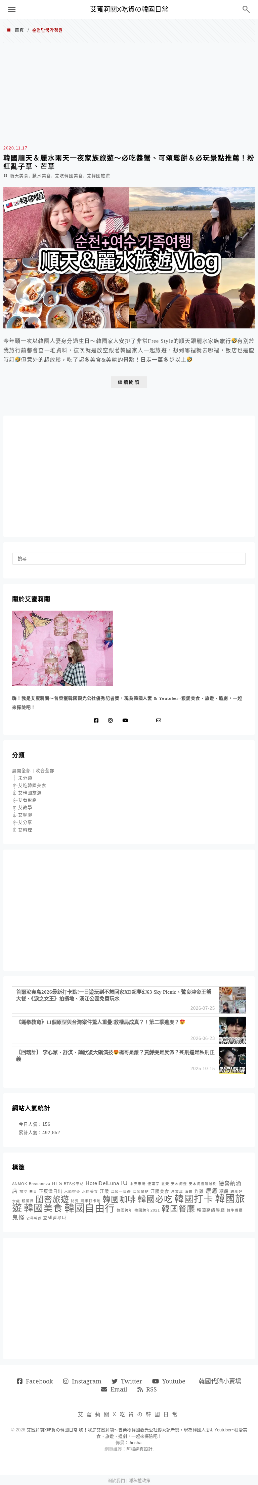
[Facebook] (98, 720)
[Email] (160, 720)
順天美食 (19, 175)
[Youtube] (126, 720)
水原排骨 (72, 1191)
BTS (57, 1183)
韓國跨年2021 (147, 1210)
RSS (151, 1389)
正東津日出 (50, 1191)
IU (124, 1182)
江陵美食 (159, 1191)
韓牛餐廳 (235, 1210)
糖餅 (224, 1191)
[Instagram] (112, 720)
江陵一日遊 (121, 1191)
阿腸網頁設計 (139, 1448)
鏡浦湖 (28, 1201)
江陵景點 (141, 1191)
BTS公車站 (74, 1184)
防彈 (75, 1201)
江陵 (104, 1191)
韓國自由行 (89, 1208)
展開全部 (21, 770)
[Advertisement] (129, 93)
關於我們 (116, 1480)
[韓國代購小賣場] (138, 720)
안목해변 (34, 1218)
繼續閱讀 (129, 382)
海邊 (189, 1191)
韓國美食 (43, 1208)
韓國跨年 (125, 1210)
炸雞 (199, 1191)
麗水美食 (41, 175)
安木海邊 (179, 1184)
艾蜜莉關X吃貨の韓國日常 (129, 9)
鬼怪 (18, 1217)
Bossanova (39, 1184)
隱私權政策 (139, 1480)
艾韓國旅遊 (99, 175)
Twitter (131, 1381)
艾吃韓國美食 (69, 175)
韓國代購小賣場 (220, 1381)
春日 (33, 1191)
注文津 (177, 1191)
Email (119, 1389)
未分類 (25, 778)
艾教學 (25, 807)
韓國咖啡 (119, 1199)
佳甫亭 (153, 1184)
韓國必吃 (155, 1199)
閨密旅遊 (52, 1199)
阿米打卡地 (91, 1201)
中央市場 (138, 1184)
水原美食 (90, 1191)
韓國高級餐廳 (211, 1210)
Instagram (86, 1381)
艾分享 (25, 822)
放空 (23, 1191)
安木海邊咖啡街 (203, 1184)
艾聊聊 (25, 814)
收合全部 (45, 770)
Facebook (39, 1381)
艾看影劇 (27, 800)
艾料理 (25, 829)
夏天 (165, 1184)
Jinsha (135, 1442)
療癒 (212, 1191)
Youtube (173, 1381)
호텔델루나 (55, 1218)
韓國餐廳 (178, 1208)
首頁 (19, 30)
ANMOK (19, 1184)
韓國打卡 (193, 1199)
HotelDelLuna (102, 1183)
